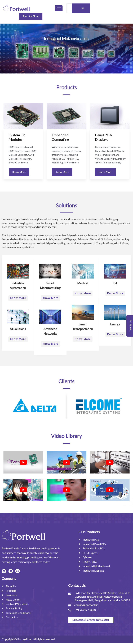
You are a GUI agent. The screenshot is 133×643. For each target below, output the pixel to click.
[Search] (83, 8)
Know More (19, 171)
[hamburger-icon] (59, 8)
